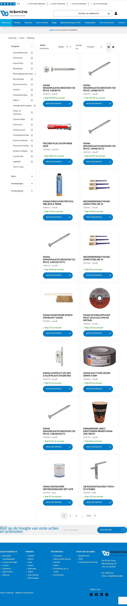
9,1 (18, 4)
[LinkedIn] (101, 594)
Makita (30, 572)
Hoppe (30, 565)
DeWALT (31, 556)
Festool (30, 559)
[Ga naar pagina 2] (95, 516)
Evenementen (58, 575)
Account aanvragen (9, 562)
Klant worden (7, 572)
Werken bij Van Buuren (62, 559)
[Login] (116, 13)
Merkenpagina (33, 578)
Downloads (57, 556)
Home (21, 38)
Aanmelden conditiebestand (8, 557)
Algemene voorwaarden (24, 593)
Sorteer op (79, 47)
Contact (5, 565)
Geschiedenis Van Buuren (88, 562)
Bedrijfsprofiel (84, 556)
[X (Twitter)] (91, 594)
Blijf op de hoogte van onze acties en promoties (29, 530)
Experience (6, 569)
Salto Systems (33, 575)
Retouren (6, 575)
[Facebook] (96, 594)
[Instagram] (106, 594)
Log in (52, 30)
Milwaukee (32, 569)
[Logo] (114, 553)
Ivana (30, 562)
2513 (89, 516)
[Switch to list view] (113, 47)
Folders (56, 565)
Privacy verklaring (6, 593)
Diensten (56, 562)
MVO (81, 559)
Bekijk (61, 47)
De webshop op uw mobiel (60, 570)
